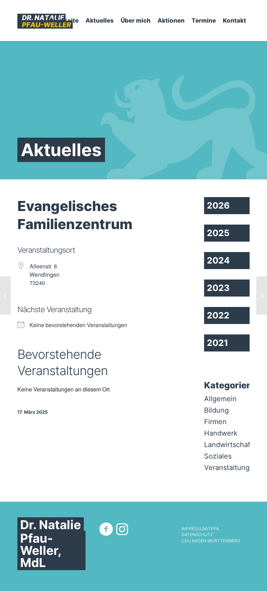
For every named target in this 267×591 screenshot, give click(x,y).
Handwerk (220, 433)
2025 (218, 233)
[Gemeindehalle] (5, 295)
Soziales (218, 456)
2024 (218, 260)
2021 (217, 343)
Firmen (215, 422)
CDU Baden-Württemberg (210, 541)
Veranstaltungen (231, 467)
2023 (218, 288)
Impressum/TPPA (200, 528)
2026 (218, 205)
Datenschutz (197, 534)
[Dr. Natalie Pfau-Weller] (45, 20)
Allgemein (220, 399)
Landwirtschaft (228, 444)
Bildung (216, 410)
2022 (218, 315)
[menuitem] (64, 20)
